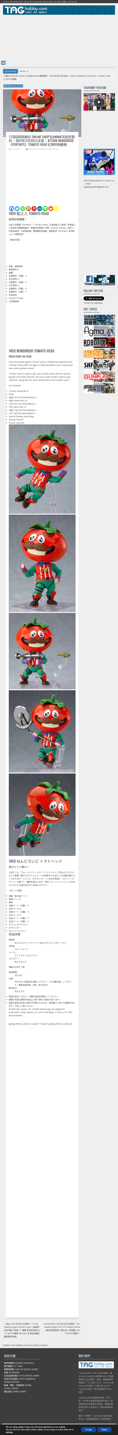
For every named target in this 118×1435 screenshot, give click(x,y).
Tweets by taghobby (93, 302)
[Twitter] (17, 208)
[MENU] (3, 63)
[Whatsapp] (22, 208)
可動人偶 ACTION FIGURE (13, 86)
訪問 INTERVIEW (11, 1372)
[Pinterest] (34, 208)
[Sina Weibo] (56, 208)
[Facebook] (11, 208)
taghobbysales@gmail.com (96, 186)
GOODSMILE (42, 149)
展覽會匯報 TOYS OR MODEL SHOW (21, 1369)
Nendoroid (53, 149)
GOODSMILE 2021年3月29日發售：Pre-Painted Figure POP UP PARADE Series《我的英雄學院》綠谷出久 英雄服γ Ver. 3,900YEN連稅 (62, 1328)
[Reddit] (50, 208)
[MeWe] (39, 208)
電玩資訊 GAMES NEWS (15, 1391)
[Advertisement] (59, 37)
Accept (88, 1429)
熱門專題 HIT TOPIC (13, 1366)
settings (9, 1432)
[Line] (45, 208)
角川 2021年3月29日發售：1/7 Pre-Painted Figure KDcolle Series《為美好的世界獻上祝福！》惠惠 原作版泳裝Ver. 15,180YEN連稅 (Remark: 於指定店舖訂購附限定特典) (22, 1330)
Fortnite (32, 149)
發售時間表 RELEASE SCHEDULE (19, 1363)
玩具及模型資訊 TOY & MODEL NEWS (21, 1375)
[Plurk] (28, 208)
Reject (104, 1429)
